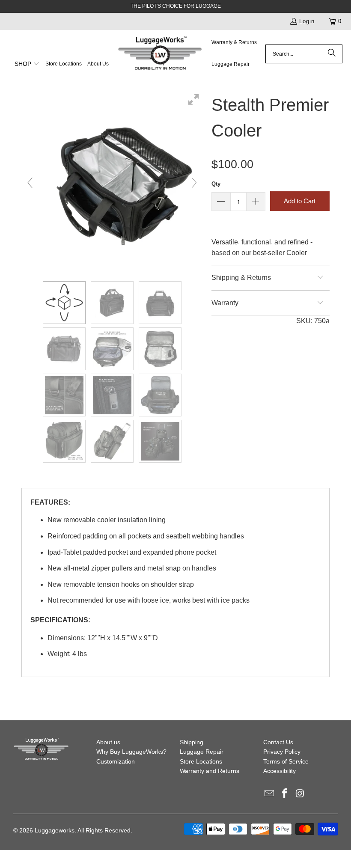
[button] (27, 64)
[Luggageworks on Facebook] (284, 793)
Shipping (191, 742)
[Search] (331, 54)
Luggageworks (54, 830)
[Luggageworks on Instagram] (300, 793)
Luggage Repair (201, 751)
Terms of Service (286, 761)
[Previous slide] (30, 182)
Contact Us (278, 742)
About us (108, 742)
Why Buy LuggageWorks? (131, 751)
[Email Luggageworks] (269, 793)
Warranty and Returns (209, 770)
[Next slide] (194, 182)
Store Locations (201, 761)
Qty (215, 184)
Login (307, 21)
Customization (115, 761)
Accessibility (279, 770)
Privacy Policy (281, 751)
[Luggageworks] (160, 53)
